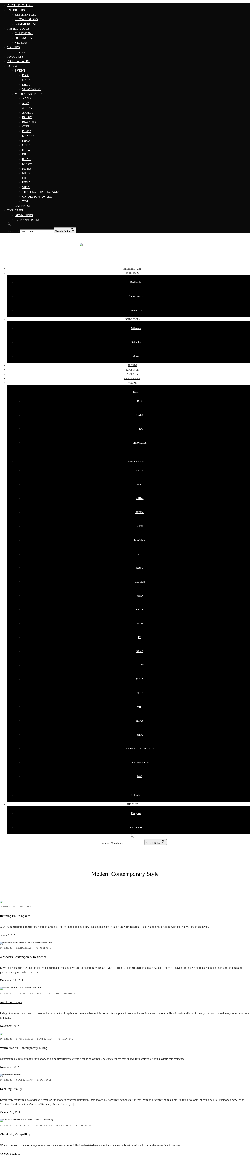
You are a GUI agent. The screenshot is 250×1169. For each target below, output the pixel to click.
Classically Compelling (15, 1134)
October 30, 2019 (10, 1153)
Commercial (26, 24)
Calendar (24, 206)
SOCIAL (13, 66)
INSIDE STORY (18, 28)
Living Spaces (24, 1039)
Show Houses (26, 19)
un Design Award (37, 196)
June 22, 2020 (8, 935)
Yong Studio (43, 948)
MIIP (25, 178)
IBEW (26, 150)
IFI (24, 154)
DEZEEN (28, 136)
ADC (25, 103)
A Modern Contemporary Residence (23, 957)
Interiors (25, 907)
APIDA (27, 108)
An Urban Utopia (11, 1002)
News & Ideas (24, 993)
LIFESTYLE (16, 52)
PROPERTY (15, 56)
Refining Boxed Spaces (15, 916)
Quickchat (24, 38)
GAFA (26, 80)
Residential (25, 14)
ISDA (26, 84)
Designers (24, 215)
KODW (27, 164)
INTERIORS (16, 10)
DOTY (26, 131)
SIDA (26, 187)
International (28, 219)
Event (20, 70)
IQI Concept (23, 1125)
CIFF (25, 126)
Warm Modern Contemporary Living (23, 1048)
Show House (44, 1080)
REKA (26, 182)
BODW (27, 117)
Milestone (24, 33)
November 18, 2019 (11, 1067)
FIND (26, 140)
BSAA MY (29, 122)
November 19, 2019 (11, 980)
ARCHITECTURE (20, 5)
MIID (26, 173)
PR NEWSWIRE (18, 61)
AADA (26, 98)
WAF (25, 201)
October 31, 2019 (10, 1112)
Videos (21, 42)
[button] (9, 225)
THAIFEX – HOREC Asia (41, 191)
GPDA (26, 145)
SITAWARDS (31, 89)
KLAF (26, 159)
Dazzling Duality (11, 1089)
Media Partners (29, 94)
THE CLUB (15, 210)
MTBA (26, 168)
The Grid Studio (66, 993)
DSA (25, 75)
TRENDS (13, 47)
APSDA (27, 112)
